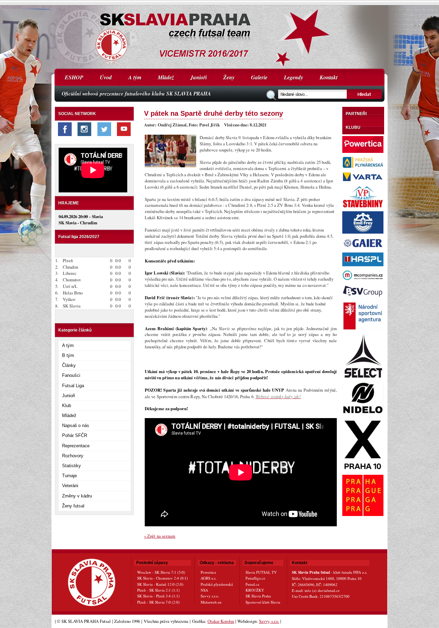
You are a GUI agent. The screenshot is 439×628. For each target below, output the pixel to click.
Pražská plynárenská (217, 584)
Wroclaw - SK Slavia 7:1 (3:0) (161, 572)
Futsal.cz (252, 584)
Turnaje (69, 475)
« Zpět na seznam (160, 536)
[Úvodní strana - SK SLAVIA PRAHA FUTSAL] (219, 34)
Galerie (259, 77)
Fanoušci (71, 375)
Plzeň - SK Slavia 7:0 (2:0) (158, 602)
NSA (204, 590)
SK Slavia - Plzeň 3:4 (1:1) (158, 595)
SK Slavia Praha (258, 595)
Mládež (166, 77)
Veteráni (70, 485)
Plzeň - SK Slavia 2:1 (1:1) (158, 590)
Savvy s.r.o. (210, 595)
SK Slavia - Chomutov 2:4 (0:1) (162, 578)
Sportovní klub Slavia (263, 602)
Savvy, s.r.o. (269, 621)
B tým (68, 355)
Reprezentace (76, 445)
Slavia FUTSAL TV (261, 572)
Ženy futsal (73, 505)
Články (69, 365)
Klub (66, 405)
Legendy (293, 77)
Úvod (106, 77)
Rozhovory (72, 455)
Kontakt (328, 77)
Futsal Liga (73, 385)
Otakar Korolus (220, 621)
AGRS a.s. (208, 578)
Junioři (198, 77)
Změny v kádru (77, 495)
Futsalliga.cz (255, 578)
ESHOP (74, 77)
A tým (134, 77)
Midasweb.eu (211, 602)
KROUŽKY (255, 590)
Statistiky (71, 465)
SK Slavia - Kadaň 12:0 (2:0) (160, 584)
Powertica (208, 572)
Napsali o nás (75, 425)
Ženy (229, 77)
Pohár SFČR (74, 435)
